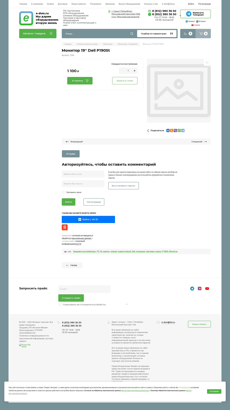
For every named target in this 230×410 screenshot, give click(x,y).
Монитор (173, 251)
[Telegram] (182, 130)
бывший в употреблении (84, 251)
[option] (179, 91)
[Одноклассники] (171, 130)
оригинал (150, 251)
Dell (133, 251)
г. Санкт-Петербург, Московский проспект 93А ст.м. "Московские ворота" (126, 14)
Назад (73, 265)
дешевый (140, 251)
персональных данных (116, 304)
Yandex (65, 227)
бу (101, 251)
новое (158, 251)
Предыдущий (76, 141)
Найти (131, 33)
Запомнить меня (73, 192)
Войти (68, 202)
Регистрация (204, 4)
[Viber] (175, 130)
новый (114, 251)
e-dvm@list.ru (168, 322)
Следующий (196, 141)
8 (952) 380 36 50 (164, 14)
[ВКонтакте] (168, 130)
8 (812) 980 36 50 (164, 11)
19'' (97, 251)
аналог (106, 251)
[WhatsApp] (179, 130)
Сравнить (207, 62)
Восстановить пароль (123, 185)
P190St (165, 251)
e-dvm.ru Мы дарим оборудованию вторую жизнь (47, 18)
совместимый (124, 251)
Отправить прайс (71, 298)
